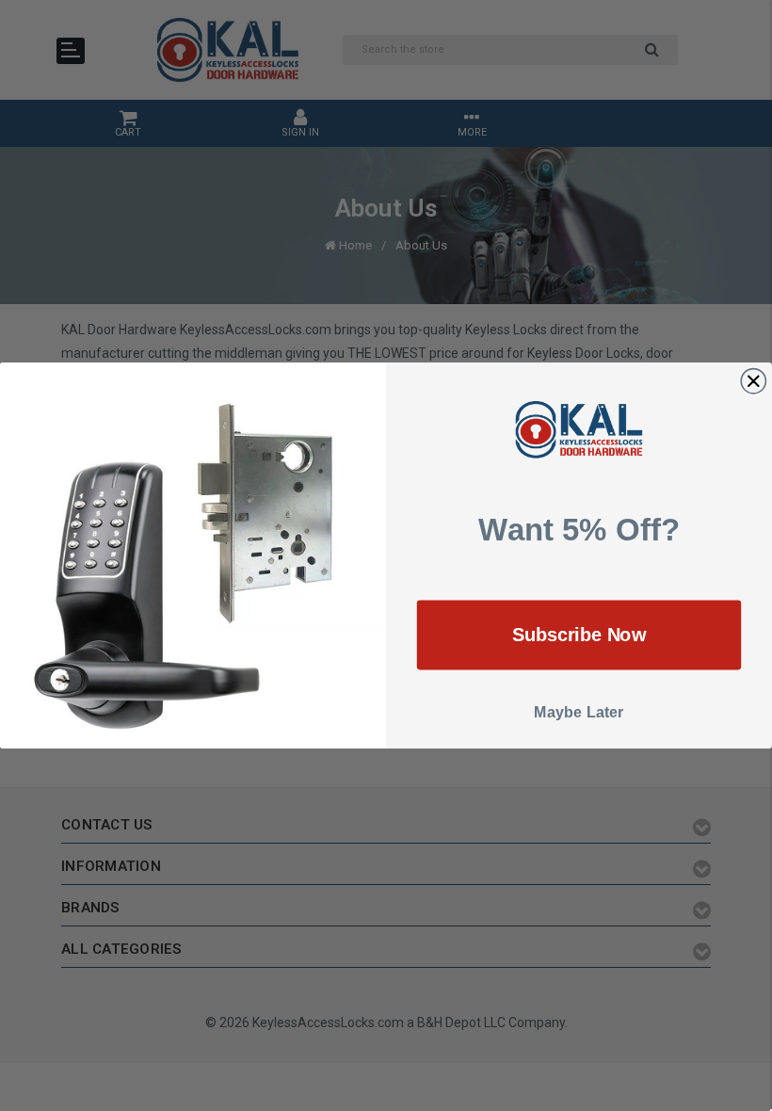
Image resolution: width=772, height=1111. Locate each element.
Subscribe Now (579, 634)
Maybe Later (579, 712)
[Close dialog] (753, 380)
